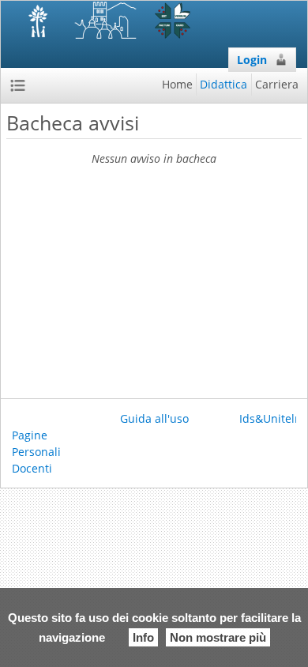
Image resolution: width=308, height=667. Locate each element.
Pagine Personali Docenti (36, 452)
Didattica (223, 84)
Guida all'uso (154, 418)
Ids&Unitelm (272, 418)
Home (177, 84)
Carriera (277, 84)
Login (252, 59)
